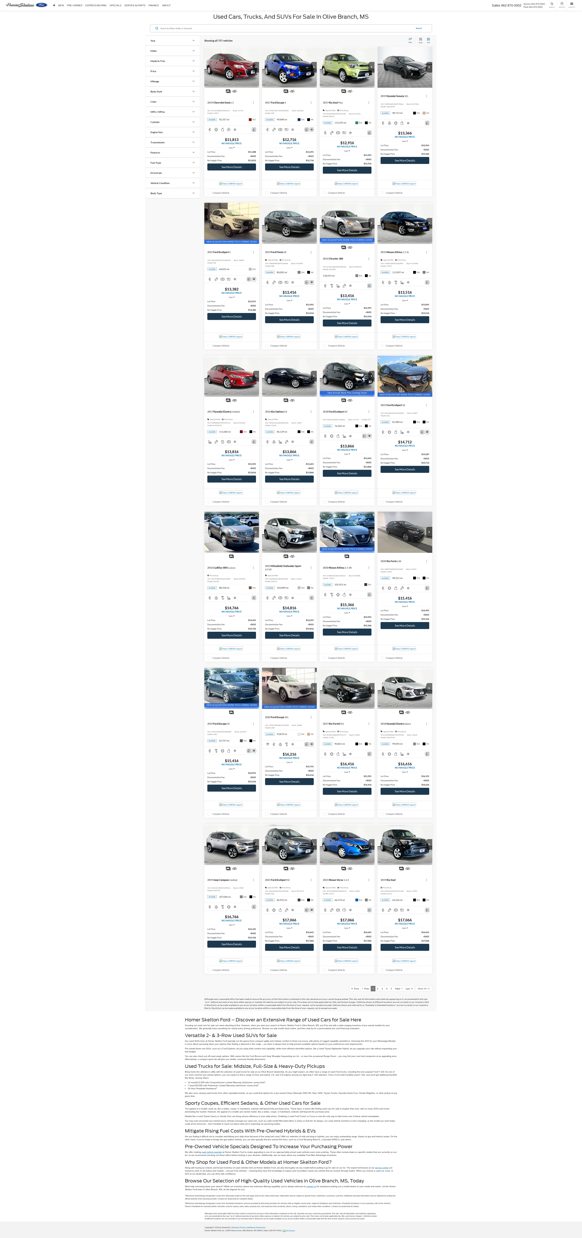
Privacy (243, 1227)
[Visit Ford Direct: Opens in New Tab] (289, 1230)
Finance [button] (154, 5)
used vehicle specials (212, 1152)
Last (408, 988)
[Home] (54, 5)
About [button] (166, 5)
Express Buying (96, 5)
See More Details (232, 167)
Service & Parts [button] (135, 5)
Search (419, 28)
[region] (231, 156)
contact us (311, 1186)
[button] (256, 67)
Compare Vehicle (220, 192)
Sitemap (234, 1227)
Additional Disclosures (256, 1227)
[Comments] (254, 130)
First (356, 988)
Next (398, 988)
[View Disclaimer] (235, 129)
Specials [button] (115, 5)
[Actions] (253, 102)
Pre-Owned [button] (74, 5)
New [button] (61, 5)
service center (382, 1168)
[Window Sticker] (312, 130)
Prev (366, 988)
